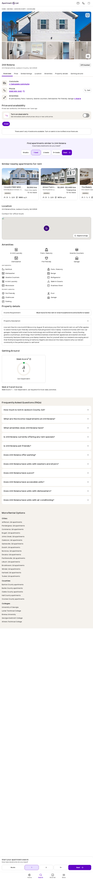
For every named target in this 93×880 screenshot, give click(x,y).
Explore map (82, 236)
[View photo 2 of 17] (24, 50)
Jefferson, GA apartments (12, 522)
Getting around (77, 74)
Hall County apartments (11, 595)
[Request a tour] (89, 3)
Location (38, 74)
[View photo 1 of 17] (46, 26)
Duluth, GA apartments (11, 547)
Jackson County (20, 9)
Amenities (48, 74)
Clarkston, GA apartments (12, 540)
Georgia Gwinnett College (12, 618)
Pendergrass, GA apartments (13, 526)
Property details (61, 74)
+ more (77, 99)
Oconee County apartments (13, 599)
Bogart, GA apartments (11, 533)
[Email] (78, 3)
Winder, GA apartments (11, 569)
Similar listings (26, 74)
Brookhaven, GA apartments (13, 565)
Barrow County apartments (13, 584)
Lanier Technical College (11, 611)
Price (16, 74)
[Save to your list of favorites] (87, 15)
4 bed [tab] (6, 124)
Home (4, 9)
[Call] (83, 3)
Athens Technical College (12, 622)
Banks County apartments (12, 588)
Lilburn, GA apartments (11, 562)
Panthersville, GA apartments (13, 558)
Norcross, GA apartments (12, 551)
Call (88, 90)
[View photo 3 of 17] (69, 50)
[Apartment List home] (10, 3)
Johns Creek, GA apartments (13, 536)
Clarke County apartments (12, 592)
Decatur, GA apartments (11, 554)
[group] (20, 176)
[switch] (46, 115)
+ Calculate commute (19, 84)
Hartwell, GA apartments (11, 573)
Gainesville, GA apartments (12, 544)
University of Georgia (10, 607)
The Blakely (87, 187)
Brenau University (9, 614)
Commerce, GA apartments (12, 529)
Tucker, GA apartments (11, 576)
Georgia (10, 9)
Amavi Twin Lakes (51, 187)
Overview (7, 74)
